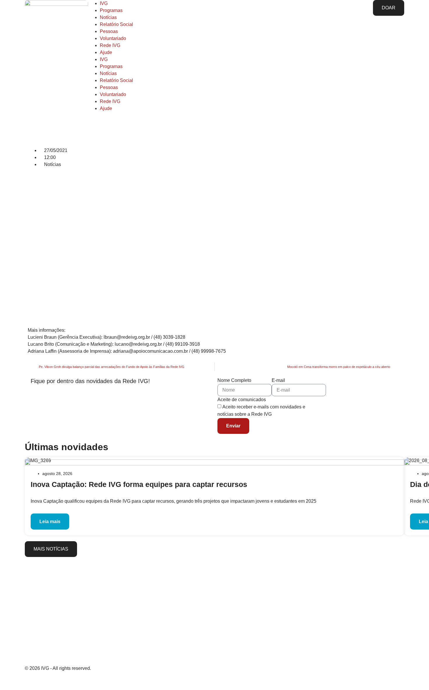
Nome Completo (234, 380)
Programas (111, 10)
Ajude (106, 52)
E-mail (278, 380)
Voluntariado (113, 38)
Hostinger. (96, 681)
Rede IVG (110, 45)
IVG (104, 3)
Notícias (108, 17)
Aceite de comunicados (241, 399)
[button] (29, 177)
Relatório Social (116, 24)
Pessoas (109, 31)
